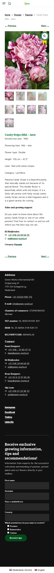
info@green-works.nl (22, 303)
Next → (45, 25)
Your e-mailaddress (14, 501)
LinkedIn (9, 421)
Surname (9, 491)
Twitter (8, 417)
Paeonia (29, 15)
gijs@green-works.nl (17, 394)
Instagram (10, 407)
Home (7, 15)
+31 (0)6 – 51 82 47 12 (19, 349)
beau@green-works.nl (18, 380)
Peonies (17, 15)
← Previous (10, 25)
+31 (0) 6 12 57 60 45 (19, 377)
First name (10, 480)
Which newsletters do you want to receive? (25, 523)
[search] (9, 3)
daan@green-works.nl (18, 353)
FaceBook (10, 412)
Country (8, 512)
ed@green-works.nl (17, 238)
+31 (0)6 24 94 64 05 (18, 235)
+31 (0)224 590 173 (22, 297)
